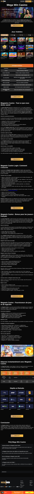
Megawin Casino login (12, 190)
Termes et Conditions (22, 482)
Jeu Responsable (22, 485)
